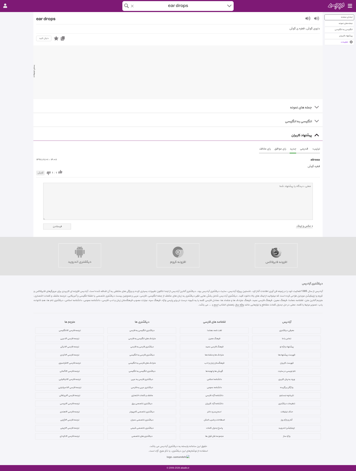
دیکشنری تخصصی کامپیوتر (141, 411)
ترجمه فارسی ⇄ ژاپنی (69, 420)
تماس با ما (286, 338)
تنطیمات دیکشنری (286, 403)
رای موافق (280, 149)
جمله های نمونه (345, 23)
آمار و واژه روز (286, 420)
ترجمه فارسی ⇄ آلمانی (70, 371)
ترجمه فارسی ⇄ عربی (69, 338)
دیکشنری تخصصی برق (141, 403)
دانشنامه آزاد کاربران (214, 403)
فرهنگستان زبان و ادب (214, 363)
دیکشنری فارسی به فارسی (142, 346)
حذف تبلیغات (286, 411)
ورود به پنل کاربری (286, 379)
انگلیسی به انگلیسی (343, 29)
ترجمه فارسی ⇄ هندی (70, 411)
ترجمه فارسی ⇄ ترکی (69, 346)
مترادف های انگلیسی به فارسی (142, 338)
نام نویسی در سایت (286, 371)
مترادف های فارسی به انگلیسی (142, 363)
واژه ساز (239, 305)
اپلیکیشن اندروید (286, 428)
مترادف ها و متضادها (214, 355)
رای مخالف (265, 149)
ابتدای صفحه (346, 17)
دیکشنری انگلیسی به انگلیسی (141, 371)
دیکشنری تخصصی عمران (141, 420)
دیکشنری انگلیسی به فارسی (141, 330)
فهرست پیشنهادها (286, 355)
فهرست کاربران (286, 363)
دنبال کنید (44, 38)
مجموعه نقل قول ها (214, 436)
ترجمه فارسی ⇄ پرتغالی (69, 395)
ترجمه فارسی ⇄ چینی (69, 428)
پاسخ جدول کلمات (214, 428)
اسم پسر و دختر (214, 411)
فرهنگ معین (214, 338)
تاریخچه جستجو (286, 395)
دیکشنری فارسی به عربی (142, 379)
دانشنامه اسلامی (214, 379)
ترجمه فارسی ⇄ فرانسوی (69, 363)
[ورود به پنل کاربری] (5, 6)
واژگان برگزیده (286, 387)
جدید (293, 149)
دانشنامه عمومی (214, 387)
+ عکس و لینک (304, 226)
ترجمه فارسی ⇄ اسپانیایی (69, 387)
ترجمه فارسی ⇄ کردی (69, 355)
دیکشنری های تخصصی (141, 436)
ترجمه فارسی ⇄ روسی (70, 403)
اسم (216, 305)
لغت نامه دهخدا (214, 330)
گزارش (40, 172)
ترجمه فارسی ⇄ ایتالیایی (70, 379)
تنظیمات (344, 42)
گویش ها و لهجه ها (214, 371)
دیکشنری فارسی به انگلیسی (141, 355)
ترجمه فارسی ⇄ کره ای (70, 436)
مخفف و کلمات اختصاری (142, 395)
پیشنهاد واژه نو (287, 346)
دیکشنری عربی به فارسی (142, 387)
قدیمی (304, 149)
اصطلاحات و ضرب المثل (214, 420)
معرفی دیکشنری (286, 330)
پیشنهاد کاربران (345, 35)
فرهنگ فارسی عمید (214, 346)
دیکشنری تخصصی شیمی (142, 428)
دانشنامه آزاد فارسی (214, 395)
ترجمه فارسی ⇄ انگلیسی (70, 330)
